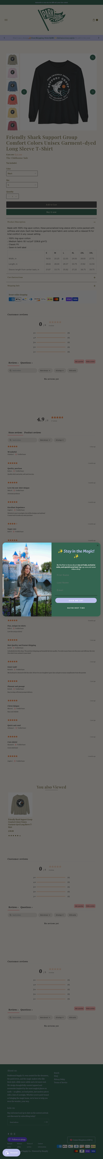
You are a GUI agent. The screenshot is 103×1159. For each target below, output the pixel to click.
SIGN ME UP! (76, 600)
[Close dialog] (97, 545)
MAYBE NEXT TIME (76, 608)
